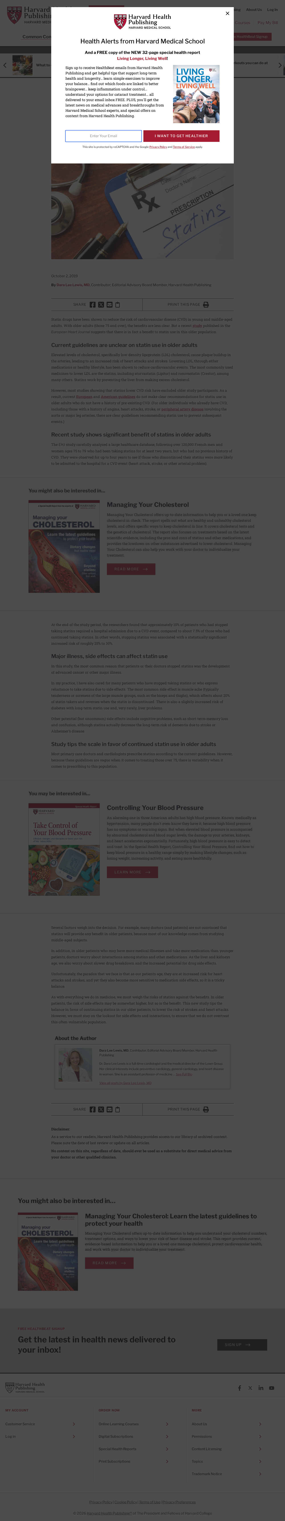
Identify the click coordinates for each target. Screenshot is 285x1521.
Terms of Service (184, 147)
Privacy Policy (158, 147)
